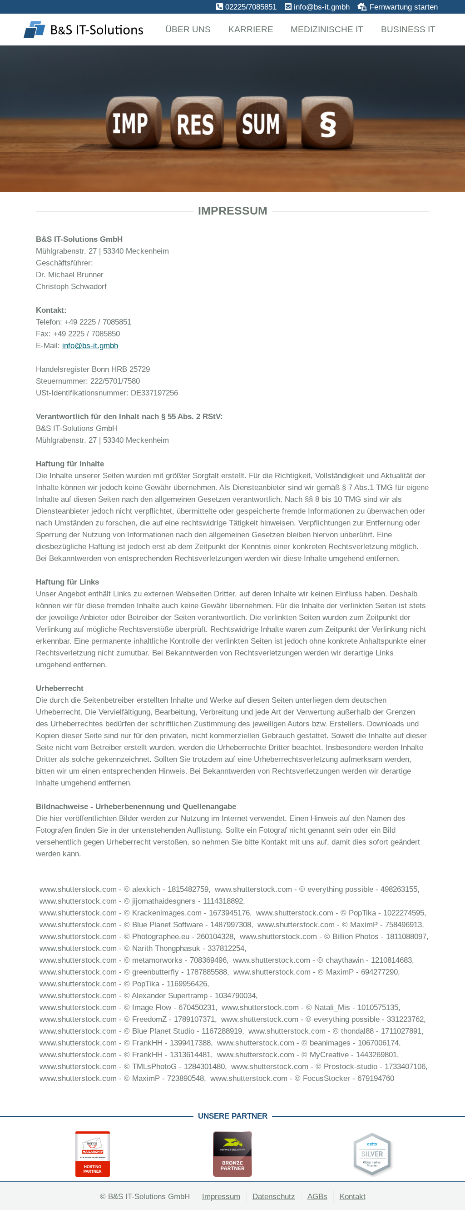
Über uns (188, 29)
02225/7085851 (251, 6)
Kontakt (353, 1196)
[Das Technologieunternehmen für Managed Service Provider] (260, 1154)
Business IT (408, 29)
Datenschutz (273, 1196)
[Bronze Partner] (120, 1154)
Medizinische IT (327, 29)
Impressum (221, 1196)
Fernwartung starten (404, 6)
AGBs (317, 1196)
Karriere (250, 29)
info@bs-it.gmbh (322, 6)
